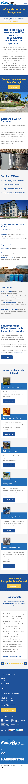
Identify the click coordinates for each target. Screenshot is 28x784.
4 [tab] (11, 663)
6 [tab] (15, 663)
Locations (3, 680)
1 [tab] (5, 663)
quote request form (17, 352)
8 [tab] (18, 663)
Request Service (8, 710)
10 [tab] (22, 663)
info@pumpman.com (9, 704)
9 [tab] (20, 663)
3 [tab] (9, 663)
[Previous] (2, 663)
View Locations (14, 586)
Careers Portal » (5, 705)
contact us (3, 352)
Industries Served (5, 683)
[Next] (25, 663)
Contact (3, 688)
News (2, 685)
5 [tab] (13, 663)
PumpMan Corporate (9, 3)
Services (3, 678)
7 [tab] (17, 663)
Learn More (9, 401)
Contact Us (14, 87)
